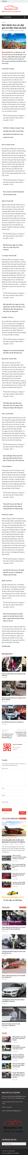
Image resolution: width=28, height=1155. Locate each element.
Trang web (5, 802)
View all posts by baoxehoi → (17, 748)
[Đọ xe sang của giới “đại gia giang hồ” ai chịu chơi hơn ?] (6, 864)
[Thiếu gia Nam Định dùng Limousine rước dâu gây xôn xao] (14, 949)
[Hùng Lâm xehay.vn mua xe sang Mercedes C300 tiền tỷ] (14, 1022)
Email (4, 795)
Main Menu (8, 17)
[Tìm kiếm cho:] (14, 813)
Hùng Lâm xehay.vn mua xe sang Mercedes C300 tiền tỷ (11, 1024)
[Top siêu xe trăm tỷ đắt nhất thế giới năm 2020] (6, 882)
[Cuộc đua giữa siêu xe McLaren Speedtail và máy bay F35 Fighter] (14, 822)
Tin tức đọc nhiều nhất (7, 837)
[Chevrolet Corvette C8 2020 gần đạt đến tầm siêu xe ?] (6, 873)
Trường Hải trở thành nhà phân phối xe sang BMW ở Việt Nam (13, 1000)
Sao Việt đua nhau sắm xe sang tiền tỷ (12, 722)
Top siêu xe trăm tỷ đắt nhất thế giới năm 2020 (18, 883)
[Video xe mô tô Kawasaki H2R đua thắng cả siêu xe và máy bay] (6, 855)
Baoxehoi (13, 1150)
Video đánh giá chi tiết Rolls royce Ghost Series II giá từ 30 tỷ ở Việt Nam (13, 928)
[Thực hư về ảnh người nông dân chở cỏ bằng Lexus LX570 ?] (6, 1063)
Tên (3, 788)
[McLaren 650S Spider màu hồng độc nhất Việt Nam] (14, 672)
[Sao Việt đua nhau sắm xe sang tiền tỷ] (14, 720)
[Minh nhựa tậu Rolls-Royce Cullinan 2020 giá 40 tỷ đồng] (14, 696)
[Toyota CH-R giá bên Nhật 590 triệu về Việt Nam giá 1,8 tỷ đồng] (6, 1054)
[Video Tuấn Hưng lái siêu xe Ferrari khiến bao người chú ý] (14, 974)
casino (4, 288)
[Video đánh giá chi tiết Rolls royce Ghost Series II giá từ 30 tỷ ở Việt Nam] (14, 925)
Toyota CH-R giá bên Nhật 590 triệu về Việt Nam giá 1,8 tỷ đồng (18, 1056)
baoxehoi (12, 30)
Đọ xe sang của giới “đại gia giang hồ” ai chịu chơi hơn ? (19, 866)
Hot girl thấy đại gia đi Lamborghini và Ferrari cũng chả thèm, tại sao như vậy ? (18, 1075)
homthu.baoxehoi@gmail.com (13, 1110)
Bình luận (5, 768)
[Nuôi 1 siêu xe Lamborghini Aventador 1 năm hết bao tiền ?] (6, 1046)
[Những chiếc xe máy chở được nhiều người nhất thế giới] (6, 1037)
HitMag (17, 1153)
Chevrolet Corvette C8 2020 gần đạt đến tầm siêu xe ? (18, 875)
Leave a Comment (19, 30)
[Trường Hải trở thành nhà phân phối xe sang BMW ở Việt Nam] (14, 998)
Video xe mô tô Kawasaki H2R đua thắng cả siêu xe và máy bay (19, 857)
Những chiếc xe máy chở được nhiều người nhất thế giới (19, 1038)
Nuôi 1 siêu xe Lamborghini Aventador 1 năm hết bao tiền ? (19, 1047)
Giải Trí (3, 22)
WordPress (10, 1153)
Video (15, 837)
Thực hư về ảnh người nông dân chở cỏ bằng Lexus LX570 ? (18, 1065)
